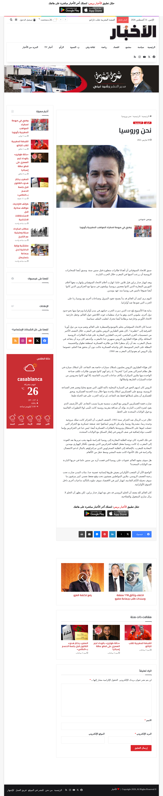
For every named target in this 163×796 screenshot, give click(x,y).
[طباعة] (82, 534)
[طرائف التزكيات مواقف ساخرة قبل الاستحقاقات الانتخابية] (39, 208)
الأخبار (114, 789)
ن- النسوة (74, 47)
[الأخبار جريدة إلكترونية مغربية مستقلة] (133, 33)
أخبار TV (48, 47)
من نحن (49, 790)
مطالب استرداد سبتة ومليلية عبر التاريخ (20, 233)
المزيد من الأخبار (30, 47)
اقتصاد (116, 47)
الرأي (61, 47)
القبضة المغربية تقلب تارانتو (140, 644)
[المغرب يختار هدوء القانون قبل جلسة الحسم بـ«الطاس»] (74, 632)
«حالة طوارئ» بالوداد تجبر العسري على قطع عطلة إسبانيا (88, 20)
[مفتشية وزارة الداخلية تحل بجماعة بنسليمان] (39, 250)
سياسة (141, 47)
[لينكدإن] (112, 534)
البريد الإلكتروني (143, 734)
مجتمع (128, 47)
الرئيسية (151, 47)
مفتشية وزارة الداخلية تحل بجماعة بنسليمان (21, 251)
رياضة (104, 47)
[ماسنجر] (97, 534)
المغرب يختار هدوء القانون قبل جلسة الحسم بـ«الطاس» (75, 646)
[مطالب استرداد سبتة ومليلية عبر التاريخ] (39, 232)
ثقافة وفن (90, 47)
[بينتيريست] (105, 534)
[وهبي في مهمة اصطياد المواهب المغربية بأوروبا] (143, 231)
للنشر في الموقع (36, 790)
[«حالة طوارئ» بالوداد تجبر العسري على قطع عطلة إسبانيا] (106, 632)
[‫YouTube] (30, 341)
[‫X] (37, 341)
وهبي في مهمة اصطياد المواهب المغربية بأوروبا (106, 227)
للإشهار (10, 790)
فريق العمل (21, 790)
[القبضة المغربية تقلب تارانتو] (138, 632)
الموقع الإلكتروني (97, 734)
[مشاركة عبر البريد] (89, 534)
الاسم (148, 720)
